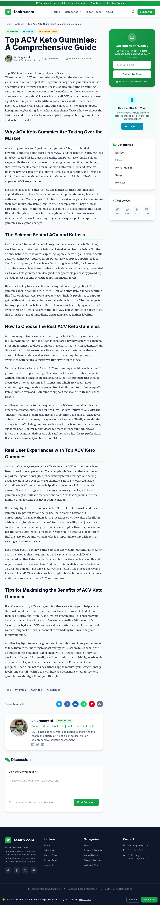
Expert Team (93, 11)
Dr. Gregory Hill (22, 57)
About (109, 11)
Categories (71, 11)
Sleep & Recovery (93, 860)
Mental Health (91, 855)
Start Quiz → (132, 126)
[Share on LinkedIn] (75, 704)
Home (56, 11)
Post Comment (86, 802)
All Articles (49, 850)
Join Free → (118, 3)
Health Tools (50, 855)
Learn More (85, 899)
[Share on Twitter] (59, 704)
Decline (133, 899)
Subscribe (146, 11)
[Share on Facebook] (67, 704)
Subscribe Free (132, 74)
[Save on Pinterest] (92, 704)
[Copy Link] (100, 704)
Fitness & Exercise (93, 850)
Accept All (149, 899)
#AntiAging (36, 689)
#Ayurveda (20, 689)
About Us (49, 865)
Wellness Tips (91, 865)
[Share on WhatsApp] (83, 704)
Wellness (19, 24)
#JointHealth (53, 689)
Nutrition (30, 31)
